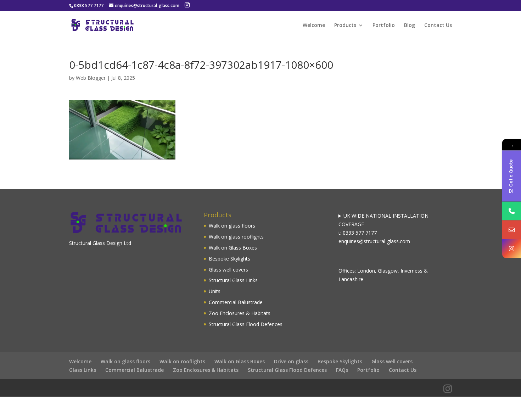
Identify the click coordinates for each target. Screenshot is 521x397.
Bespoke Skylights (229, 258)
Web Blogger (91, 77)
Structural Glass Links (233, 280)
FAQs (342, 370)
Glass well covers (228, 269)
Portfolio (383, 25)
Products (345, 25)
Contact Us (438, 25)
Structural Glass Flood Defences (245, 324)
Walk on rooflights (182, 361)
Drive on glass (291, 361)
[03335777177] (511, 211)
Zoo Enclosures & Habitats (239, 313)
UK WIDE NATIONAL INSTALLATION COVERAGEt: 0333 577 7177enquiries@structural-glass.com (383, 228)
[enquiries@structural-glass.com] (511, 229)
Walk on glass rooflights (236, 236)
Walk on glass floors (232, 225)
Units (214, 291)
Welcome (314, 25)
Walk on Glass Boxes (233, 247)
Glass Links (82, 370)
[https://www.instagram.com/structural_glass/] (511, 248)
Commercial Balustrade (236, 302)
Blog (409, 25)
